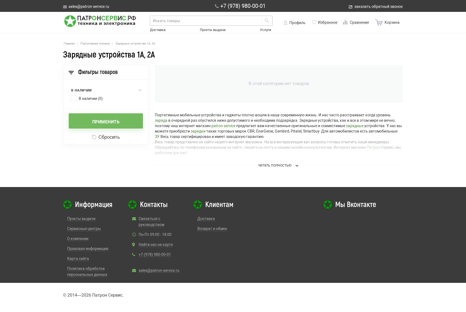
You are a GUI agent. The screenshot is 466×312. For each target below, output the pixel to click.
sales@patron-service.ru (159, 270)
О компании (77, 238)
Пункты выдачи (213, 30)
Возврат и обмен (212, 228)
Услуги (265, 30)
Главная (69, 43)
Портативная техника (95, 43)
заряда (161, 120)
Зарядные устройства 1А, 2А (135, 43)
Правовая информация (87, 248)
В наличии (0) (91, 98)
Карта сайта (78, 258)
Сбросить (109, 137)
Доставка (158, 30)
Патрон (373, 147)
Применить (106, 121)
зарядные (355, 126)
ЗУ (157, 136)
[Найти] (267, 20)
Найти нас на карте (156, 244)
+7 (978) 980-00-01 (155, 254)
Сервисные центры (84, 228)
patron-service (223, 126)
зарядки (198, 131)
